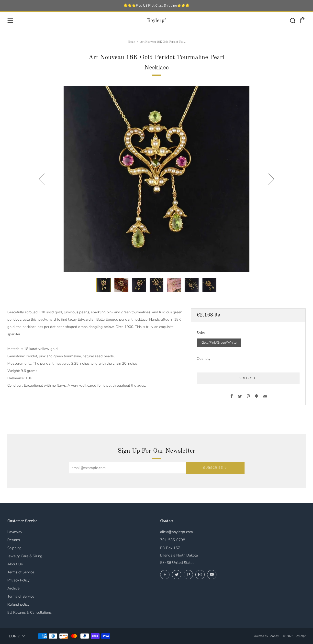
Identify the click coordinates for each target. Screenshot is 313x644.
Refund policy (18, 604)
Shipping (14, 548)
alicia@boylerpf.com (176, 531)
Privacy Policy (18, 580)
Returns (13, 539)
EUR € (14, 636)
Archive (13, 588)
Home (131, 42)
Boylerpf (156, 20)
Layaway (14, 531)
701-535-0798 (172, 539)
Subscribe (213, 468)
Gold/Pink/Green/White (218, 342)
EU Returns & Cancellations (29, 612)
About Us (15, 564)
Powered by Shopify (266, 636)
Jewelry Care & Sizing (24, 556)
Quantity (204, 358)
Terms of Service (20, 572)
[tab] (103, 285)
